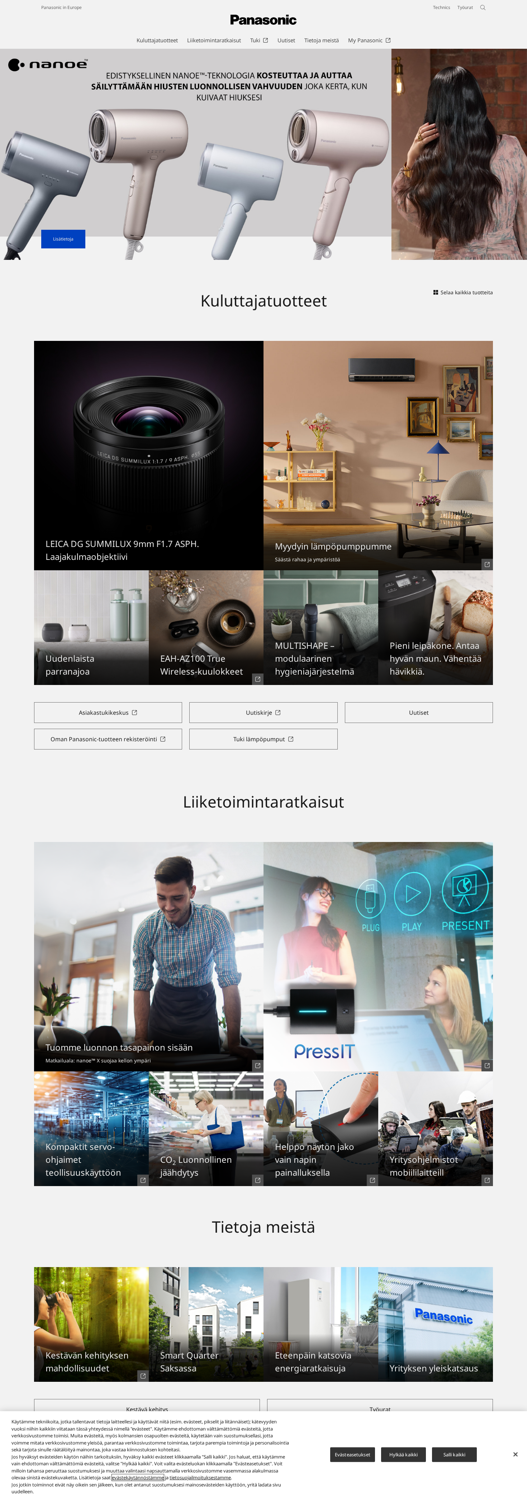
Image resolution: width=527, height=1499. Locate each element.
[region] (263, 1455)
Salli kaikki (454, 1454)
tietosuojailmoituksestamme (200, 1477)
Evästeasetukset (352, 1454)
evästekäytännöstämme (138, 1477)
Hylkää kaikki (403, 1454)
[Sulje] (515, 1454)
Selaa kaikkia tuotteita (467, 292)
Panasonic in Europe (61, 7)
